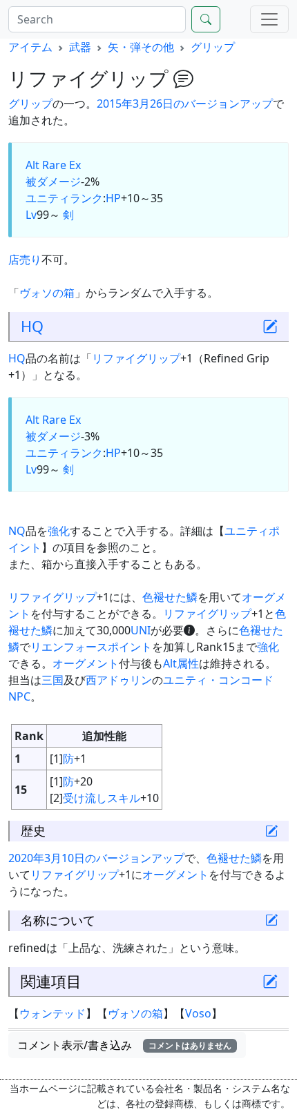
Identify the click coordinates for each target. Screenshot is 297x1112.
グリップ (213, 47)
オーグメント (85, 663)
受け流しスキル (101, 798)
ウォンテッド (52, 1013)
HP (113, 198)
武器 (80, 47)
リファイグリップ (136, 358)
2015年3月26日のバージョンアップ (185, 103)
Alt (32, 165)
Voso (198, 1013)
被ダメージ (53, 181)
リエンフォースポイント (91, 646)
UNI (141, 630)
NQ (17, 530)
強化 (59, 530)
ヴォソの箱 (47, 292)
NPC (19, 696)
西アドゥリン (119, 679)
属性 (188, 663)
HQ (32, 326)
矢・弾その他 (141, 47)
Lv (31, 214)
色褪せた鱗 (170, 597)
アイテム (30, 47)
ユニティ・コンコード (218, 679)
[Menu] (269, 19)
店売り (24, 259)
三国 (52, 679)
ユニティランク (64, 198)
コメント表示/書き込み (124, 1045)
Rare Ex (61, 165)
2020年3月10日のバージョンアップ (96, 858)
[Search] (205, 19)
